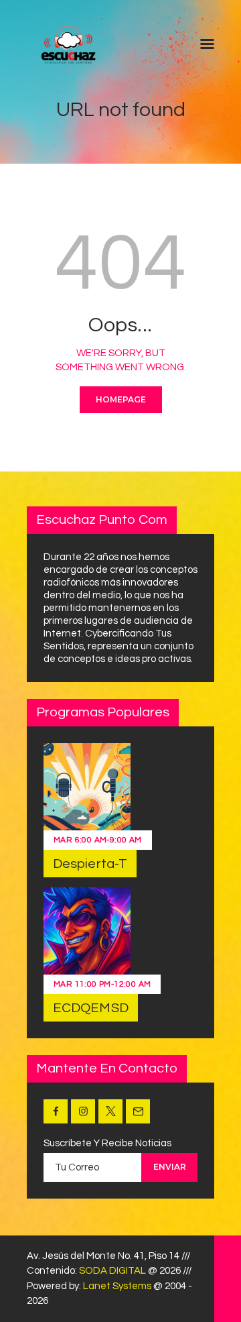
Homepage (121, 399)
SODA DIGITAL (112, 1271)
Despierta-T (90, 864)
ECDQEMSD (91, 1008)
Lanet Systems (117, 1286)
